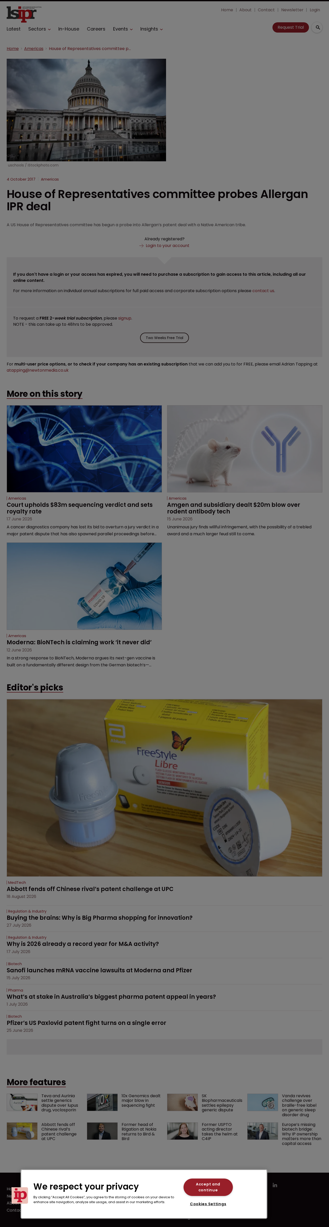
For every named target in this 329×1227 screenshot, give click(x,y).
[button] (20, 1195)
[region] (144, 1194)
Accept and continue (208, 1187)
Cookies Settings (208, 1203)
